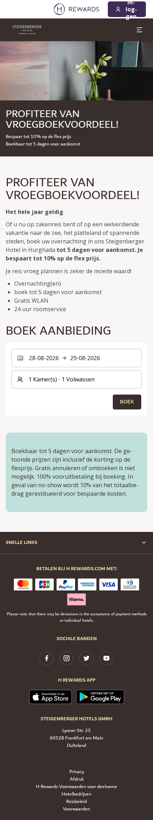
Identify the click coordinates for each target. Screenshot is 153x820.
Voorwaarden (76, 809)
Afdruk (77, 779)
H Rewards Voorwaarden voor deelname (76, 787)
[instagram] (66, 658)
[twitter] (86, 658)
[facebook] (46, 658)
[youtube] (106, 658)
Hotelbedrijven (76, 794)
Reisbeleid (76, 801)
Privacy (76, 772)
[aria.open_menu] (139, 29)
